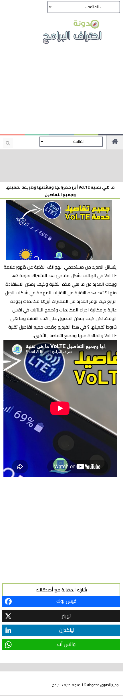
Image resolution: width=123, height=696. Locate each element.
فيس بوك (66, 601)
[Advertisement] (61, 91)
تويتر (66, 615)
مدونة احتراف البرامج (66, 684)
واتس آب (66, 644)
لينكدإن (66, 630)
